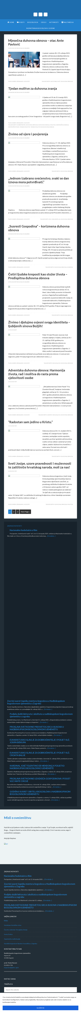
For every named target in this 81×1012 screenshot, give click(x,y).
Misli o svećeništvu (17, 818)
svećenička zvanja (62, 125)
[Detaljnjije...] (49, 879)
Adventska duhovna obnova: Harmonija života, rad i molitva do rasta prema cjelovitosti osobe (36, 374)
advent (49, 415)
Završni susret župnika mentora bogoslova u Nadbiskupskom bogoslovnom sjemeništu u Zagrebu (36, 702)
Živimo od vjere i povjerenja (28, 134)
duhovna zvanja (44, 125)
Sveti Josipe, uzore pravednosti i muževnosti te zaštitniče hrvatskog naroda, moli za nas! (39, 465)
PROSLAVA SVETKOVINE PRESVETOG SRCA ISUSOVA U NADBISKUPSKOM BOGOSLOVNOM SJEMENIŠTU (37, 728)
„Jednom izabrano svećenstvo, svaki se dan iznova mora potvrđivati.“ (38, 180)
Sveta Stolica (8, 934)
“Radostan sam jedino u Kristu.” (30, 422)
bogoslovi (56, 363)
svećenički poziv (13, 127)
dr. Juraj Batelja (54, 219)
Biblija (6, 920)
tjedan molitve (25, 127)
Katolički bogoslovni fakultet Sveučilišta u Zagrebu (20, 943)
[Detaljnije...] (51, 536)
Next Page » (25, 512)
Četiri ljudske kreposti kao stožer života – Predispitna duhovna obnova (37, 276)
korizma (70, 267)
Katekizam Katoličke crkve (12, 925)
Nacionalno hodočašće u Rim (23, 530)
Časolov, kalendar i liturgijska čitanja (15, 930)
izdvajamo (20, 81)
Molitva (53, 125)
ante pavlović (55, 81)
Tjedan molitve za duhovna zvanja (32, 88)
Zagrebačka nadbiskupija (12, 939)
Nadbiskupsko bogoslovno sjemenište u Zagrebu (40, 7)
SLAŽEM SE (40, 1008)
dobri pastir (21, 125)
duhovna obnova (67, 81)
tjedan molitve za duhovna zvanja (42, 127)
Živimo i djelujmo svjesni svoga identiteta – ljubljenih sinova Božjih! (39, 324)
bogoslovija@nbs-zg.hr (11, 967)
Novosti (27, 81)
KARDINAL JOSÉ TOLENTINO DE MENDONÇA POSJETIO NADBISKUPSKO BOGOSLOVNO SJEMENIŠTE (37, 766)
